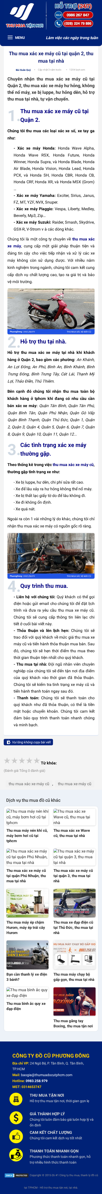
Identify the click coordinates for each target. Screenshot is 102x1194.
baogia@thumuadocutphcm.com (46, 1075)
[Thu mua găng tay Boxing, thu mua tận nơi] (74, 1001)
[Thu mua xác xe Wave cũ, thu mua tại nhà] (74, 817)
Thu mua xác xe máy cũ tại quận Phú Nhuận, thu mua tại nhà (26, 875)
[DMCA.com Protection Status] (16, 1175)
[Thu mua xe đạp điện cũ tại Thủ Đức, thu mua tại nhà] (74, 903)
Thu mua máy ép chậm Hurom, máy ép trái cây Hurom (25, 927)
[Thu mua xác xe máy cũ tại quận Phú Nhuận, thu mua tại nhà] (27, 857)
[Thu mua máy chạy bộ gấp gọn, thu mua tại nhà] (74, 954)
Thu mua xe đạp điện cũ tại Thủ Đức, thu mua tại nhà (73, 927)
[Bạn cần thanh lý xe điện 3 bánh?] (27, 954)
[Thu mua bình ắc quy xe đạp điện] (27, 993)
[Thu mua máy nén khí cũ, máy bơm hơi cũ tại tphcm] (27, 817)
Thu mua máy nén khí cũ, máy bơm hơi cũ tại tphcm (27, 835)
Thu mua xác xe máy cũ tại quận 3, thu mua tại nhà (73, 875)
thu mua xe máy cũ (74, 783)
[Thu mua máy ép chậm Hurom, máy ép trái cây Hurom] (27, 903)
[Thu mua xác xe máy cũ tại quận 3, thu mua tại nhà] (74, 857)
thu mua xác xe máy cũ (73, 464)
